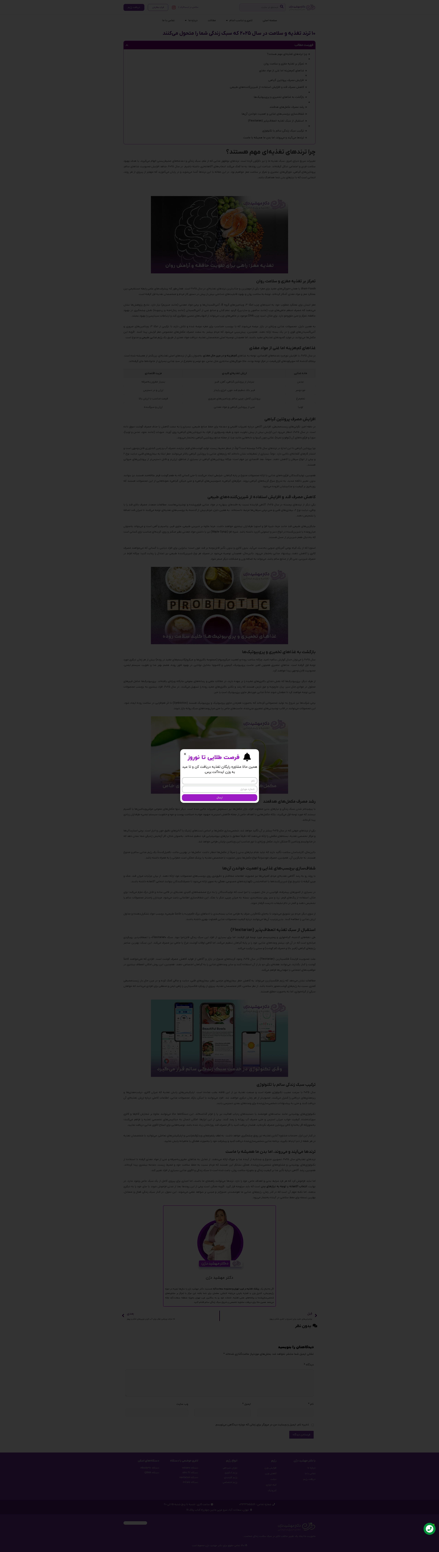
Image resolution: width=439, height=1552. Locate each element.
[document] (219, 776)
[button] (185, 754)
